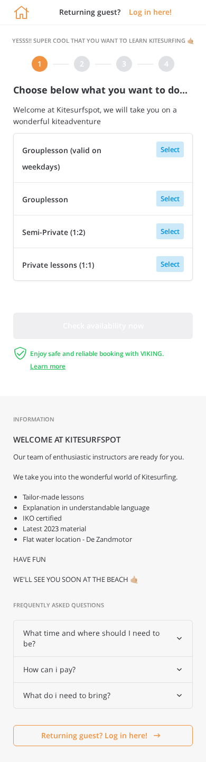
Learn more (47, 366)
